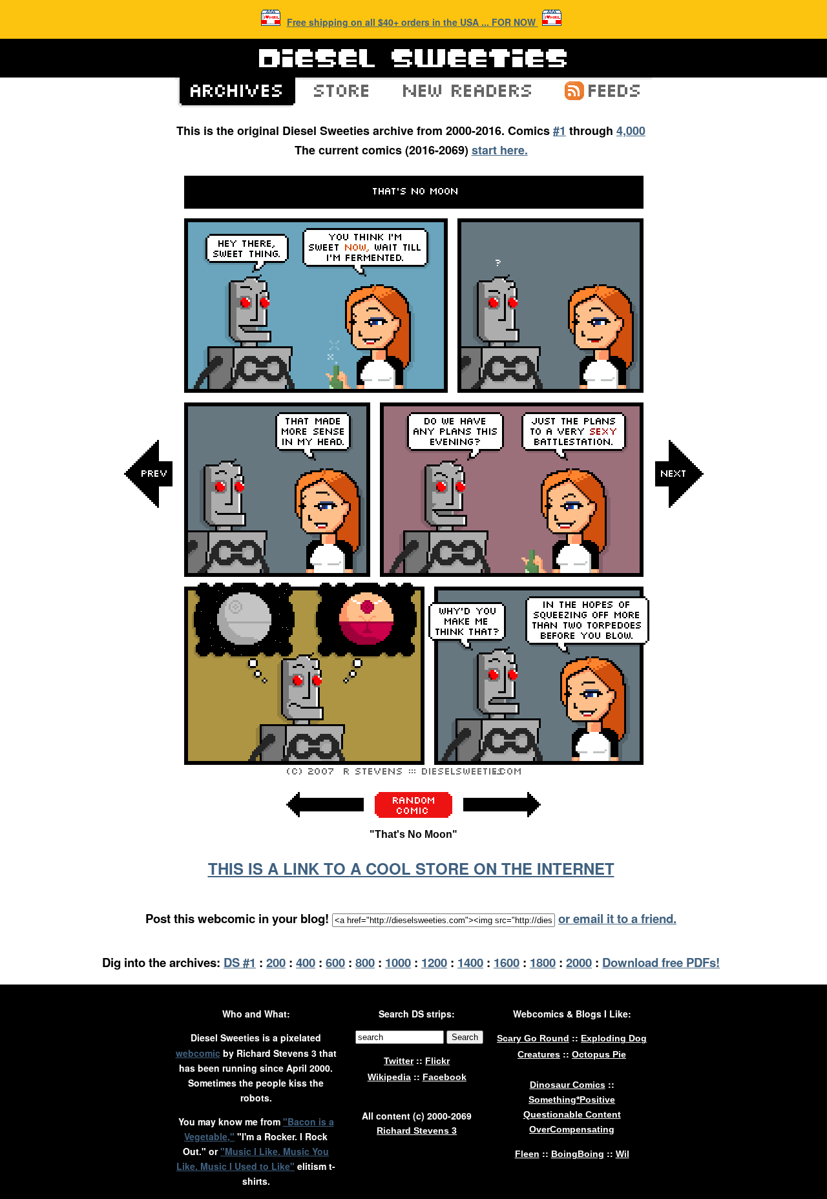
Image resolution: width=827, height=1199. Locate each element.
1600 (506, 962)
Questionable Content (572, 1114)
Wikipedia (389, 1077)
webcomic (198, 1053)
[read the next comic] (679, 603)
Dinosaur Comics (567, 1084)
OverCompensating (571, 1129)
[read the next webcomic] (502, 823)
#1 (559, 130)
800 (365, 962)
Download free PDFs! (661, 962)
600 (335, 962)
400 (305, 962)
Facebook (444, 1077)
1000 (398, 962)
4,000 (630, 130)
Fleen (527, 1154)
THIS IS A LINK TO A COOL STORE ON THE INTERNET (411, 868)
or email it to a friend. (617, 918)
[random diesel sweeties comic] (413, 814)
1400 (470, 962)
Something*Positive (572, 1099)
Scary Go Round (533, 1038)
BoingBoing (577, 1154)
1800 (543, 962)
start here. (500, 149)
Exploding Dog (614, 1038)
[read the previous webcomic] (325, 823)
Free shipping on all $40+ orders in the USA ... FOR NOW (412, 22)
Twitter (399, 1061)
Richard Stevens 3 (417, 1130)
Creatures (539, 1054)
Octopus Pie (599, 1054)
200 (276, 962)
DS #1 (240, 962)
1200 (434, 962)
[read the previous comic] (148, 603)
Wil (622, 1154)
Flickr (437, 1061)
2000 (579, 962)
